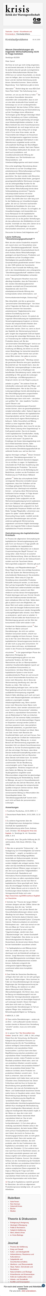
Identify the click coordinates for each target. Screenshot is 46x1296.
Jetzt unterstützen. (28, 1291)
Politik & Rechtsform (17, 1227)
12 (6, 1182)
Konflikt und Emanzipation (20, 1282)
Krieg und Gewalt (16, 1249)
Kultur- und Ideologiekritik (19, 1252)
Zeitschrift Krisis (16, 1206)
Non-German (15, 1204)
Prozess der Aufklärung (19, 1247)
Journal (15, 31)
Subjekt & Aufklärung (18, 1230)
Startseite (8, 31)
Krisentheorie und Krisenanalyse (22, 1274)
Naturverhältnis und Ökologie (21, 1272)
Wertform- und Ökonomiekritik (21, 1264)
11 (6, 1033)
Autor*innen (14, 1201)
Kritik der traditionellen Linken (21, 1277)
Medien (13, 1211)
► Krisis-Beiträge (16, 1235)
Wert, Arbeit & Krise (17, 1233)
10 (6, 1019)
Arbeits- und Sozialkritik (19, 1279)
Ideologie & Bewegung (18, 1225)
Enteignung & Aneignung (19, 1222)
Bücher (13, 1209)
